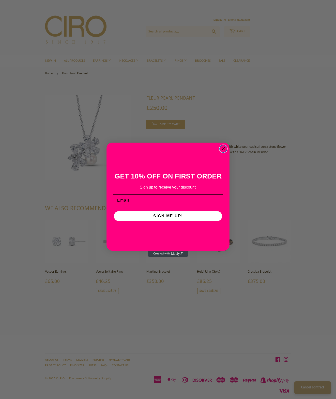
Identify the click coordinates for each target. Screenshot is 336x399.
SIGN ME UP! (168, 216)
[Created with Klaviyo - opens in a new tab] (168, 254)
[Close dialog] (223, 148)
